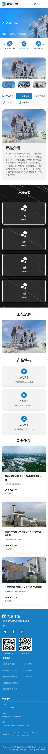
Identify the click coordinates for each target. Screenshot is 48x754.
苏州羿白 (35, 732)
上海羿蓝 (25, 732)
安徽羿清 (25, 735)
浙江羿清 (15, 735)
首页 (4, 34)
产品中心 (12, 34)
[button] (44, 45)
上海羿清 (15, 732)
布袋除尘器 (22, 34)
